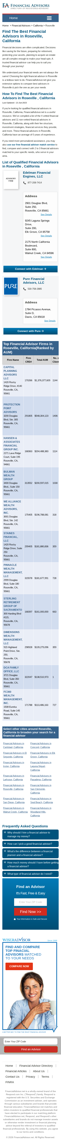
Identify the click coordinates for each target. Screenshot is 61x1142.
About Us (39, 1071)
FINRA (9, 1082)
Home (13, 18)
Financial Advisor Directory (36, 1065)
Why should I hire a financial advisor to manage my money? (28, 834)
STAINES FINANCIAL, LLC (11, 537)
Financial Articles (16, 1071)
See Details (46, 214)
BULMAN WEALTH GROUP (9, 475)
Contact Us (12, 1076)
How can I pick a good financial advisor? (29, 844)
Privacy (30, 1076)
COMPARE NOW (19, 966)
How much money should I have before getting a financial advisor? (33, 864)
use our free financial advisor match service (31, 144)
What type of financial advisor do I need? (29, 874)
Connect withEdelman (29, 268)
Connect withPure (29, 331)
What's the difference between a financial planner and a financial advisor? (30, 853)
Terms (45, 1076)
